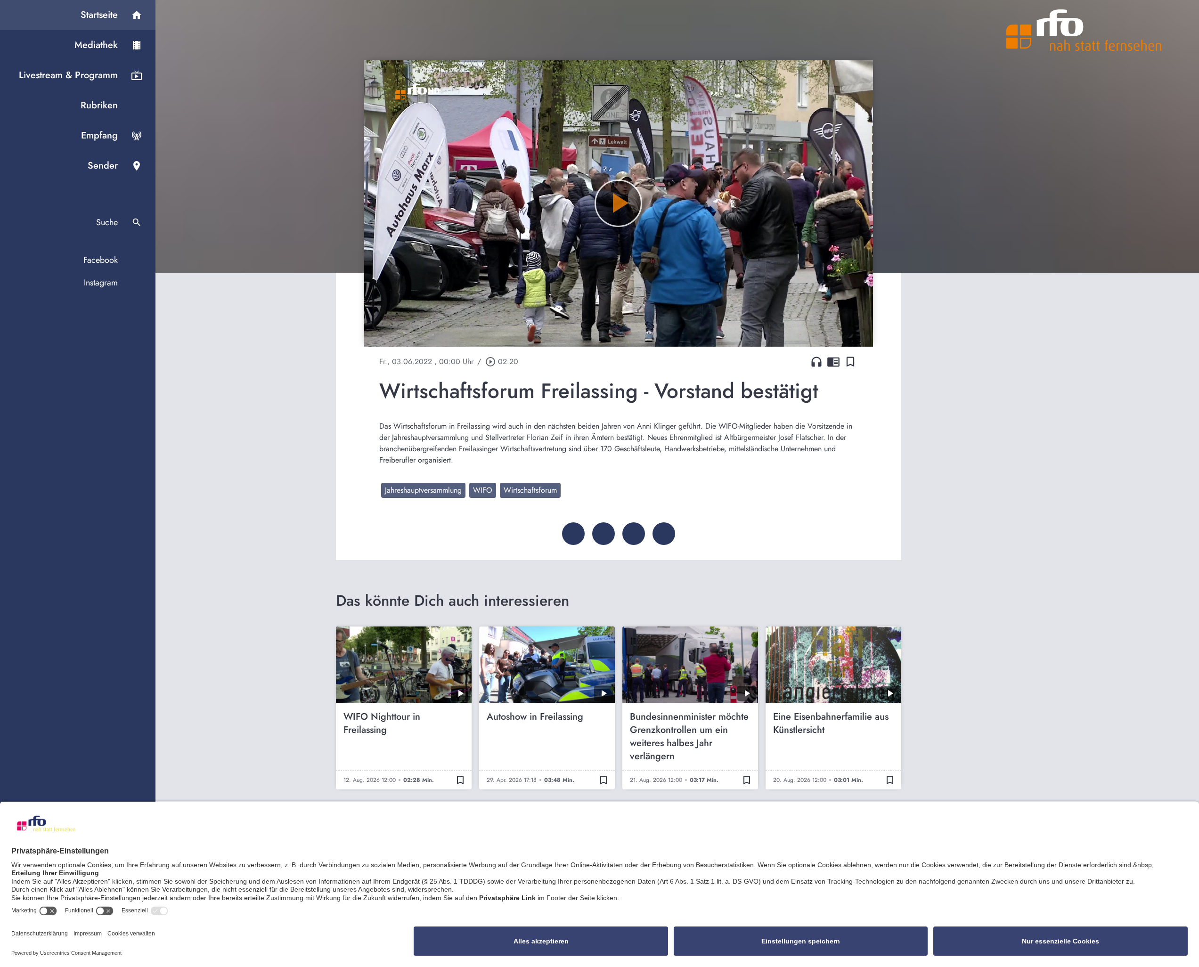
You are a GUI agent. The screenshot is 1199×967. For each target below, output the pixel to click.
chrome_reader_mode (833, 361)
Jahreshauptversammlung (423, 490)
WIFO (482, 490)
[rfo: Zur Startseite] (1084, 30)
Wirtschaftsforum (530, 490)
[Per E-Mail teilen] (664, 533)
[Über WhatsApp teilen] (633, 533)
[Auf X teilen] (603, 533)
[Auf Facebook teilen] (573, 533)
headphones (816, 361)
